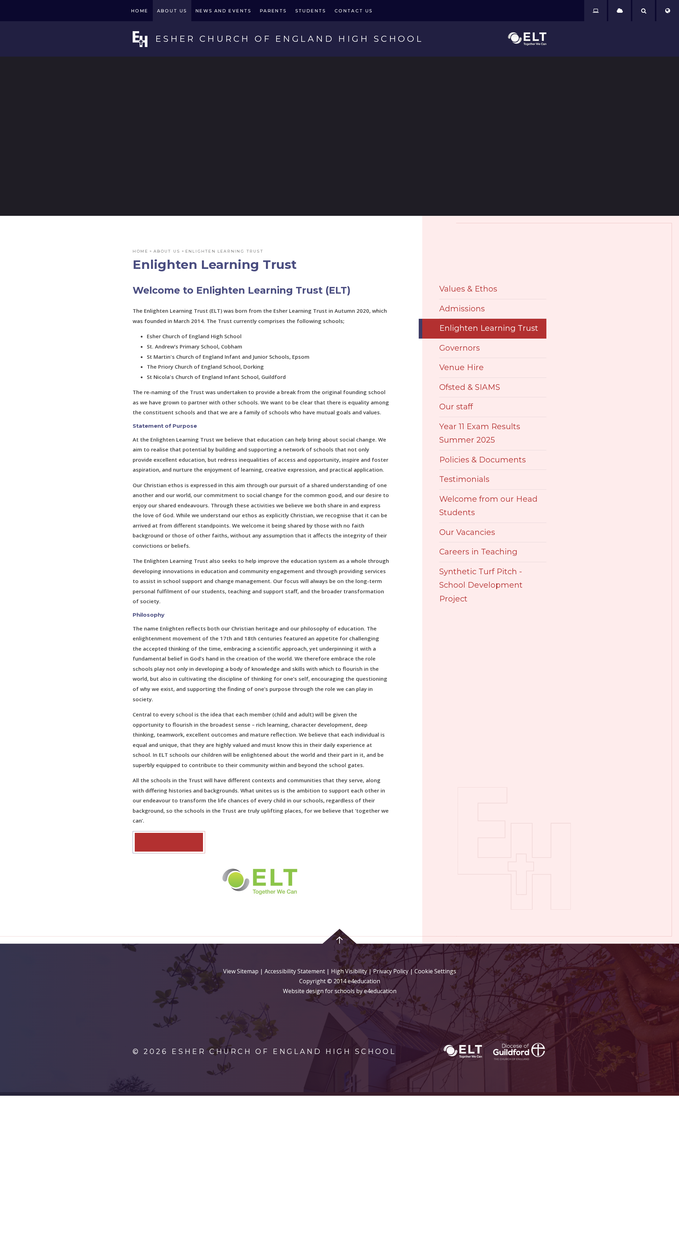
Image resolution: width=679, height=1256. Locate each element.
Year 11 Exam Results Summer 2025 (479, 433)
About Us (166, 251)
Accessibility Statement (295, 971)
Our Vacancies (467, 532)
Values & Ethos (468, 289)
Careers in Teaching (478, 552)
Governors (459, 348)
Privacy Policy (390, 971)
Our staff (456, 406)
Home (140, 251)
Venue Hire (461, 367)
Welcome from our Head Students (488, 506)
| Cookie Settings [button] (432, 971)
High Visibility (349, 971)
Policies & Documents (482, 460)
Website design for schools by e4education (339, 991)
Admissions (462, 308)
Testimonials (464, 479)
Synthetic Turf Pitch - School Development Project (481, 585)
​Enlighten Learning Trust (224, 251)
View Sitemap (241, 971)
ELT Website (169, 842)
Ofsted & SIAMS (469, 387)
